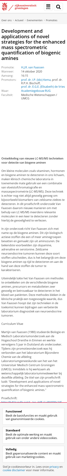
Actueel (19, 20)
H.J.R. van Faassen (32, 67)
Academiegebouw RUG (36, 90)
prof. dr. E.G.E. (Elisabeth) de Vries (43, 86)
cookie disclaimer (14, 470)
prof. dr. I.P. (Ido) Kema (36, 79)
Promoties (51, 20)
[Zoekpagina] (58, 6)
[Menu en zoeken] (48, 6)
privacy (54, 466)
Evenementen (35, 20)
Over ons (6, 20)
